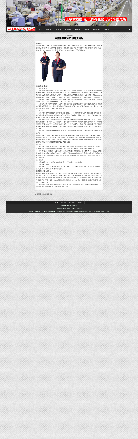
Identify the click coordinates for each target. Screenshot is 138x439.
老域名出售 (88, 211)
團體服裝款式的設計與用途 (69, 38)
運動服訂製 (58, 29)
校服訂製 (68, 29)
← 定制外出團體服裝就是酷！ (44, 194)
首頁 (40, 29)
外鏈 (69, 211)
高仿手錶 (82, 211)
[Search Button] (129, 29)
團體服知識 (69, 35)
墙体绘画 (97, 211)
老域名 (78, 211)
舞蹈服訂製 (96, 29)
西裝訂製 (77, 29)
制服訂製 (79, 208)
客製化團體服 (66, 208)
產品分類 (72, 202)
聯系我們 (106, 29)
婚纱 (108, 211)
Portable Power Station (42, 211)
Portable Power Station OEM (59, 211)
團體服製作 (59, 208)
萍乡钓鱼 (73, 211)
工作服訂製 (47, 29)
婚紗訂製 (86, 29)
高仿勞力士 (104, 211)
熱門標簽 (63, 202)
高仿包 (93, 211)
